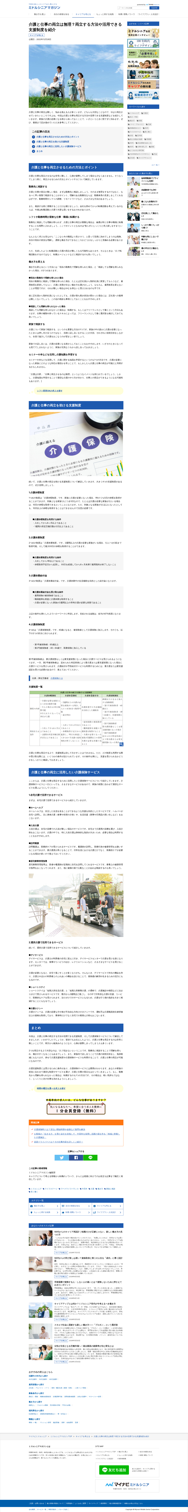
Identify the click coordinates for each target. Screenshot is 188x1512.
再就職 (148, 139)
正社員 (132, 158)
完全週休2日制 (55, 1405)
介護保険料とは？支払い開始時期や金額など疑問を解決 (59, 1129)
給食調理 (70, 1422)
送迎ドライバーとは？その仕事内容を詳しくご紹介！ (58, 1142)
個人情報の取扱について (55, 1503)
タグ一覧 (155, 165)
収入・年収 (134, 117)
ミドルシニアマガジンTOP (106, 1452)
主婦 (149, 124)
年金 (155, 154)
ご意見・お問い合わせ (36, 1503)
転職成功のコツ (135, 128)
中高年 (84, 1189)
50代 (146, 128)
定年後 (139, 135)
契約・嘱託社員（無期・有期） (62, 1388)
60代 (131, 147)
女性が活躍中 (82, 1396)
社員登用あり (33, 1414)
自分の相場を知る (61, 14)
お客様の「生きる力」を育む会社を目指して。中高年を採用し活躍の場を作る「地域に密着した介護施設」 (77, 1136)
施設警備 (56, 1422)
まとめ (39, 151)
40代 (132, 143)
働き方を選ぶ (40, 14)
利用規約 (69, 1503)
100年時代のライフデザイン (140, 154)
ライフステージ (51, 1189)
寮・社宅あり (62, 1414)
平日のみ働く (66, 1405)
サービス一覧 (41, 1509)
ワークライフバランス (70, 1189)
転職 (140, 121)
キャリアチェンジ (145, 158)
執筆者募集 (122, 1458)
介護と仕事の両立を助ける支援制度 (52, 141)
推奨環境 (104, 1503)
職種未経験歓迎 (45, 1396)
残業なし (32, 1405)
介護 (92, 1189)
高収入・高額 (33, 1396)
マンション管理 (45, 1422)
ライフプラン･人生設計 (148, 14)
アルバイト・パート (42, 1388)
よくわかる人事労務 (137, 150)
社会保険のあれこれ (145, 143)
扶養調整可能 (57, 1396)
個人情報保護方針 (115, 1503)
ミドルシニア (36, 1189)
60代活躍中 (53, 1379)
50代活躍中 (43, 1379)
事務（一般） (33, 1422)
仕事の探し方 (142, 147)
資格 (152, 147)
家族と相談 (110, 1189)
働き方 (100, 1189)
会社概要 (32, 1509)
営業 (76, 1422)
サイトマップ (93, 1503)
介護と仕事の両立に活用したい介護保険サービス (58, 146)
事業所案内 (52, 1509)
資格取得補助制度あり (48, 1414)
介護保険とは (57, 678)
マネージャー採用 (95, 1396)
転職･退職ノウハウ (127, 14)
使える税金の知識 (136, 139)
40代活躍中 (33, 1379)
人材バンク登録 (80, 1388)
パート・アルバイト (137, 124)
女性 (131, 135)
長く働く (34, 1192)
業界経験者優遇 (69, 1396)
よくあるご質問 (80, 1503)
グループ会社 (63, 1509)
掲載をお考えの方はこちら (133, 1503)
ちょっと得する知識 (105, 14)
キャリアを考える (83, 14)
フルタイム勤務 (42, 1405)
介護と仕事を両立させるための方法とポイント (57, 136)
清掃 (62, 1422)
